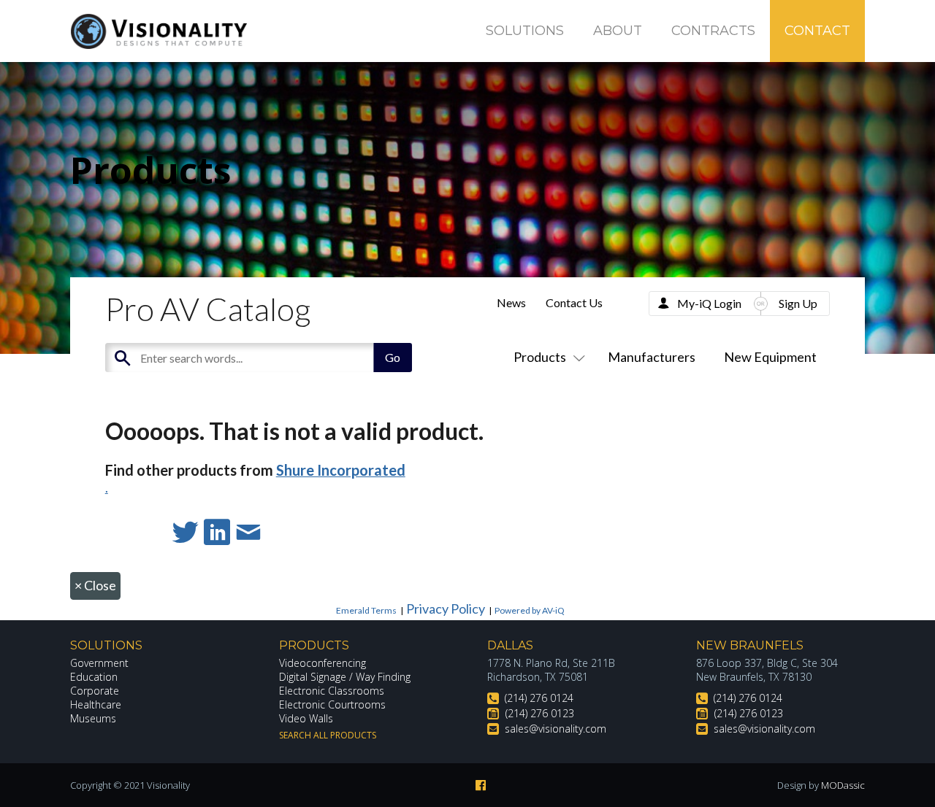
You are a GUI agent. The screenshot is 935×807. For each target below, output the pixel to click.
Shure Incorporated (340, 470)
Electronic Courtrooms (332, 704)
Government (99, 663)
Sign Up (798, 303)
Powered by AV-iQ (530, 610)
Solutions (525, 31)
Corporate (94, 691)
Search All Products (327, 735)
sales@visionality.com (555, 728)
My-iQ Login (709, 303)
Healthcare (95, 704)
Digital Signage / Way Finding (345, 677)
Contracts (713, 31)
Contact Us (574, 302)
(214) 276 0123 (539, 713)
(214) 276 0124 (539, 698)
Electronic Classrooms (331, 691)
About (617, 31)
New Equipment (770, 357)
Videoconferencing (322, 663)
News (511, 302)
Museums (93, 718)
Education (94, 677)
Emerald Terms (366, 610)
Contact (817, 31)
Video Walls (306, 718)
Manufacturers (651, 357)
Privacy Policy (445, 609)
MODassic (843, 785)
